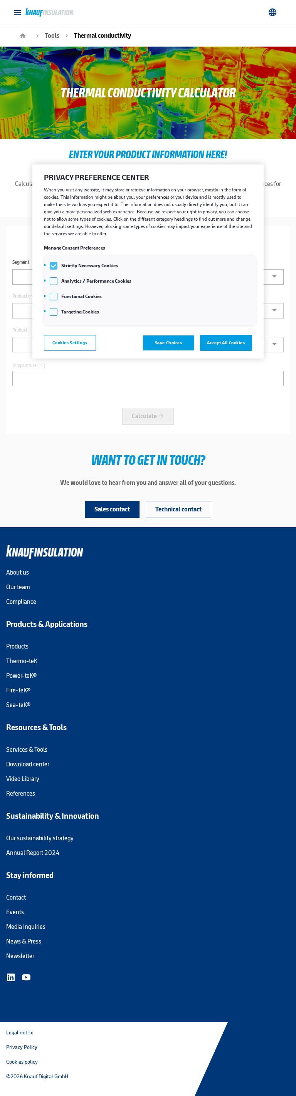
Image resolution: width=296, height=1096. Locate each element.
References (20, 793)
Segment (20, 262)
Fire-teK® (18, 690)
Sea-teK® (18, 705)
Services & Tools (26, 750)
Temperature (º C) (28, 365)
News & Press (23, 941)
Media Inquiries (25, 927)
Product (19, 330)
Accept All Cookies (226, 342)
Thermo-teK (21, 661)
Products (17, 646)
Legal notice (20, 1032)
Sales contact (112, 509)
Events (15, 912)
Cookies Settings (69, 342)
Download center (27, 764)
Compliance (21, 602)
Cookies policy (22, 1061)
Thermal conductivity (102, 36)
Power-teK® (21, 676)
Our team (18, 587)
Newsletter (20, 956)
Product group (25, 296)
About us (17, 572)
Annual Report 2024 (33, 853)
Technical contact (178, 509)
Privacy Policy (21, 1047)
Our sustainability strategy (40, 838)
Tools (52, 36)
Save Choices (168, 342)
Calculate (148, 416)
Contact (16, 897)
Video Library (22, 779)
